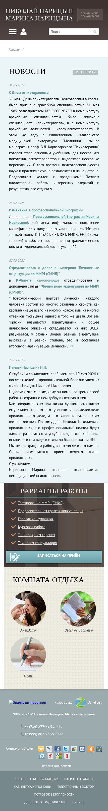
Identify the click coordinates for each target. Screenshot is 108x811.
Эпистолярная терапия (36, 534)
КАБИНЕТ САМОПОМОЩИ (32, 787)
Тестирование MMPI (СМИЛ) (41, 502)
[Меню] (13, 31)
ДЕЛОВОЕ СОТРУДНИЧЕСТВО (45, 802)
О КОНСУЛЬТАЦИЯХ (44, 779)
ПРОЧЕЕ (78, 802)
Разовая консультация (35, 518)
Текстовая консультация (37, 542)
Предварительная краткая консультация (50, 510)
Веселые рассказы (79, 630)
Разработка (64, 702)
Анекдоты (28, 630)
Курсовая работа (31, 526)
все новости (85, 72)
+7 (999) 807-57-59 (39, 734)
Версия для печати (56, 766)
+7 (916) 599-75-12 (40, 726)
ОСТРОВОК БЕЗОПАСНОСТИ (54, 794)
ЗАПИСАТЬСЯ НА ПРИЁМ (58, 555)
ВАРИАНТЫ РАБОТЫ (78, 779)
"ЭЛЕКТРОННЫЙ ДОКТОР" (76, 787)
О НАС (19, 779)
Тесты (28, 676)
